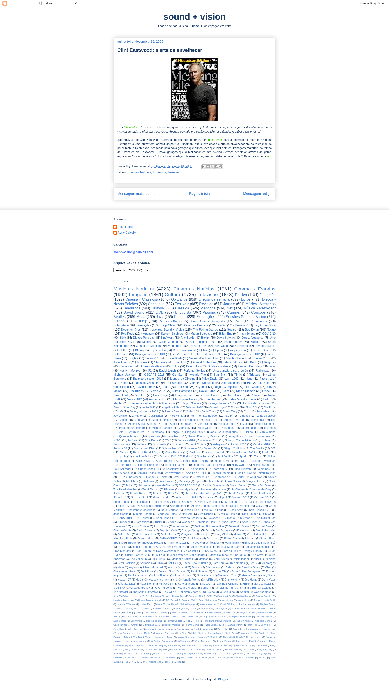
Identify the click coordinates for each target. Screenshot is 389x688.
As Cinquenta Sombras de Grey (251, 489)
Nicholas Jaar (261, 464)
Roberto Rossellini (191, 518)
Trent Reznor (150, 489)
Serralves (146, 563)
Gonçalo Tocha (255, 481)
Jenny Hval (235, 436)
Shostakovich (174, 468)
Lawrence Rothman (164, 633)
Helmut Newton (266, 472)
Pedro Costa (232, 538)
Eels (208, 530)
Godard (231, 329)
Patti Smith (120, 354)
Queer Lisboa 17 (164, 518)
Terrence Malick (265, 345)
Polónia (255, 395)
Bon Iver (240, 460)
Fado (266, 399)
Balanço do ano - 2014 (148, 378)
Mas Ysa (245, 633)
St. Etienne (231, 501)
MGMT (117, 440)
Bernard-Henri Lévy (145, 452)
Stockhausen (249, 427)
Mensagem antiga (257, 194)
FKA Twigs (210, 550)
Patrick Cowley (257, 641)
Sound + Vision (234, 419)
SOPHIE (145, 608)
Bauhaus (118, 493)
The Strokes (174, 382)
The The (131, 657)
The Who (168, 591)
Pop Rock (127, 333)
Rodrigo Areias (186, 587)
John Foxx (266, 625)
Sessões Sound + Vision (246, 317)
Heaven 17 (124, 579)
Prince (124, 382)
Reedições (144, 325)
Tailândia (227, 653)
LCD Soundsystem (129, 476)
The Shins (168, 403)
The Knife (270, 407)
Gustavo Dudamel (219, 366)
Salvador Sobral (162, 608)
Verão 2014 (158, 391)
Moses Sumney (186, 637)
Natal (249, 378)
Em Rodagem (224, 530)
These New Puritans (195, 563)
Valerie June (227, 591)
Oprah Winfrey (227, 604)
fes (126, 662)
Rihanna (250, 538)
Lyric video (159, 350)
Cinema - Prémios (196, 325)
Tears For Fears (261, 485)
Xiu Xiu (262, 657)
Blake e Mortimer (239, 505)
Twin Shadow (121, 444)
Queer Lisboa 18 (148, 468)
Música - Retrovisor (260, 308)
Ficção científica (265, 325)
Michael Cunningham (132, 427)
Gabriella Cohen (263, 620)
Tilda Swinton (242, 468)
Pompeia (172, 645)
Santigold (180, 608)
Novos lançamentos (136, 641)
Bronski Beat (263, 526)
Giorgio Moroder (266, 530)
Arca (115, 596)
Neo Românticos (143, 456)
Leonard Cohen (209, 395)
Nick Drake (151, 440)
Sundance (190, 448)
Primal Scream (220, 645)
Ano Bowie (187, 337)
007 (273, 448)
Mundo (202, 637)
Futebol (119, 321)
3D (121, 411)
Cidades (245, 415)
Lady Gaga (220, 345)
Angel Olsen (250, 522)
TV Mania (229, 518)
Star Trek (220, 374)
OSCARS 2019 (122, 518)
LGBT (243, 423)
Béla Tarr (174, 493)
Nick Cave (252, 387)
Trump (142, 321)
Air (121, 431)
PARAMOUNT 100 (171, 538)
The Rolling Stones (205, 329)
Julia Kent (193, 629)
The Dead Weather (125, 489)
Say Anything (265, 649)
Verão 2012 (134, 399)
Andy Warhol (173, 472)
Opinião (177, 374)
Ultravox (169, 489)
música (122, 546)
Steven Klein (196, 436)
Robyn (235, 407)
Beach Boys (221, 460)
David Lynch (167, 370)
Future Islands (183, 575)
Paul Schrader (122, 468)
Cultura (172, 294)
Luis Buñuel (159, 559)
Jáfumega (208, 629)
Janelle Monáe (191, 579)
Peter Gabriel (181, 476)
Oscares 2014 (210, 440)
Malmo (238, 534)
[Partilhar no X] (212, 166)
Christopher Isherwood (141, 509)
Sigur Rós (251, 407)
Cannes (233, 312)
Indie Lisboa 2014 (187, 497)
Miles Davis (209, 378)
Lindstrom (206, 583)
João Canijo (120, 513)
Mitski (257, 559)
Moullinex (119, 587)
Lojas (272, 366)
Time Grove (187, 657)
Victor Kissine (214, 612)
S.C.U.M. (187, 501)
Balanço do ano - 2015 (194, 460)
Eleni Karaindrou (138, 575)
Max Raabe (260, 633)
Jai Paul (160, 554)
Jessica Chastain (147, 382)
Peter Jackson (126, 563)
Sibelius (128, 653)
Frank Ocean (233, 481)
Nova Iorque (247, 333)
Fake (220, 509)
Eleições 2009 (194, 431)
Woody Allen (187, 489)
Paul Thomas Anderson (204, 415)
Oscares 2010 (186, 440)
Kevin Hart (222, 629)
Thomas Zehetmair (150, 657)
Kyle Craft (257, 554)
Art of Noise (161, 526)
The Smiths (257, 448)
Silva (160, 563)
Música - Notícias (133, 288)
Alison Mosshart (153, 567)
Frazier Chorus (243, 620)
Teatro (271, 329)
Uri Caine (209, 591)
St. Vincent (179, 354)
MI (192, 633)
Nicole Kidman (245, 391)
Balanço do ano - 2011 (201, 341)
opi (166, 662)
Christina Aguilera (124, 571)
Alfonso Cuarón (141, 546)
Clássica (182, 308)
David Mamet (199, 571)
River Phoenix (163, 587)
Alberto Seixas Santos (142, 423)
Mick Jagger (241, 559)
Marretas (187, 513)
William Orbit (265, 612)
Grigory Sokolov (264, 596)
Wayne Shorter (247, 612)
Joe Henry (251, 579)
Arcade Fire (198, 374)
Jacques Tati (188, 600)
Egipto (199, 481)
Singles (133, 358)
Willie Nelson (236, 657)
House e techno (158, 579)
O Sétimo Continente (162, 641)
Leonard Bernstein (250, 366)
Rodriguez (131, 608)
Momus (159, 637)
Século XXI (210, 448)
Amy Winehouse (123, 472)
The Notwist (120, 591)
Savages (213, 518)
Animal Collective (204, 362)
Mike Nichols (205, 513)
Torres (258, 456)
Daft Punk (147, 571)
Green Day (249, 575)
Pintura (180, 317)
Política (241, 295)
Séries (193, 358)
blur (205, 350)
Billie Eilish (193, 366)
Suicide (132, 542)
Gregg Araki (235, 509)
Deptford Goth (168, 530)
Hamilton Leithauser (123, 600)
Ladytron (208, 497)
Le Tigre (183, 633)
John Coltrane (219, 554)
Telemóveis (221, 476)
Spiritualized (169, 448)
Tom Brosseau (179, 612)
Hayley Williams (172, 625)
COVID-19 (269, 333)
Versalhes (264, 468)
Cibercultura (259, 321)
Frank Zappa (236, 493)
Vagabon (202, 657)
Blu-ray (139, 350)
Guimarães (124, 534)
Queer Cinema (168, 341)
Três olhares (237, 563)
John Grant (205, 423)
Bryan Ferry (230, 411)
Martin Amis (231, 633)
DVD (160, 312)
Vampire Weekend (202, 382)
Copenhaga (160, 395)
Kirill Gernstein (250, 629)
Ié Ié (175, 579)
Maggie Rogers (142, 513)
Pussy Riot (170, 501)
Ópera (219, 350)
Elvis (247, 411)
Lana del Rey (198, 345)
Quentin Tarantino (130, 436)
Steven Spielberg (172, 333)
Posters (204, 645)
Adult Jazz (132, 481)
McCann (133, 440)
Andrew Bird (137, 431)
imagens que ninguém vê (260, 542)
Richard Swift (151, 649)
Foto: (196, 620)
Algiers (133, 567)
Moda (140, 317)
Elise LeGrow (243, 472)
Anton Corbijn (140, 526)
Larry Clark (221, 534)
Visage (172, 522)
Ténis (253, 563)
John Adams (121, 362)
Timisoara (124, 522)
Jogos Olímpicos (226, 387)
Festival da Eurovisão (256, 403)
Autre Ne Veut (181, 526)
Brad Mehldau (122, 550)
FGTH (210, 596)
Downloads (159, 444)
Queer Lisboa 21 (242, 645)
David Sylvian (226, 337)
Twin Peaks (197, 612)
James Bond (261, 350)
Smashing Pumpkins (229, 587)
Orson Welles (205, 427)
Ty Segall (239, 476)
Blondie (158, 493)
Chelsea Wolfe (122, 530)
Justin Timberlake (259, 436)
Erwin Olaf (212, 358)
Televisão (207, 294)
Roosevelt (196, 649)
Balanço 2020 (194, 407)
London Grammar (265, 423)
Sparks (243, 456)
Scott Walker (225, 456)
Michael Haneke (162, 427)
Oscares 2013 (168, 456)
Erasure (207, 509)
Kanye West (188, 534)
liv (138, 662)
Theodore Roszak (152, 542)
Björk (122, 337)
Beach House (138, 493)
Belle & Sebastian (228, 546)
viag (179, 662)
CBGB (260, 505)
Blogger (223, 679)
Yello (121, 567)
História (158, 308)
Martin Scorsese (201, 333)
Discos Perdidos (143, 337)
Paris (166, 387)
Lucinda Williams (227, 583)
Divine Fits (219, 571)
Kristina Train (269, 629)
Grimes (134, 625)
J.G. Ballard (172, 600)
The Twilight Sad (265, 518)
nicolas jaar (155, 662)
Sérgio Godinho (234, 448)
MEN (246, 583)
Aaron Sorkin (157, 399)
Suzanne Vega (177, 653)
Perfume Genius (194, 370)
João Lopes (125, 227)
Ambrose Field (206, 522)
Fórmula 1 (119, 497)
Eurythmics (136, 620)
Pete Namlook (136, 645)
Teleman (245, 518)
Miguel (223, 497)
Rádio (238, 321)
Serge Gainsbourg (209, 501)
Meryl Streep (221, 559)
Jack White (263, 411)
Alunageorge (178, 505)
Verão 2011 (149, 407)
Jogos (257, 600)
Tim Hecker (170, 657)
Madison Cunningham (209, 633)
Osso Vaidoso (146, 538)
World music (232, 542)
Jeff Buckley (212, 579)
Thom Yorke (219, 468)
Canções (258, 312)
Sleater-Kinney (143, 653)
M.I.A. (129, 485)
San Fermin (204, 456)
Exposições (205, 317)
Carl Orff (140, 419)
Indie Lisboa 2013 (260, 509)
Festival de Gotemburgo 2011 (204, 493)
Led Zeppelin (138, 559)
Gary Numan (205, 575)
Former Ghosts (174, 620)
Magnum (148, 333)
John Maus (269, 579)
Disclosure (190, 509)
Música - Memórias (260, 304)
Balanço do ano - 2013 (150, 354)
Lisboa (248, 431)
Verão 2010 (261, 358)
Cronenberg (126, 366)
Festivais (182, 304)
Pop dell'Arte (189, 645)
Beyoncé (201, 387)
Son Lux (140, 395)
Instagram (219, 444)
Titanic (122, 505)
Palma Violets (224, 641)
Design (193, 452)
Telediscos (131, 308)
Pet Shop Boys (169, 321)
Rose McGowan (214, 649)
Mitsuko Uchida (227, 513)
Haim (225, 391)
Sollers (190, 411)
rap (133, 505)
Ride (165, 649)
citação (221, 325)
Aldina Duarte (131, 616)
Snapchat (206, 608)
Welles (221, 657)
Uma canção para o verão (230, 370)
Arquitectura (238, 350)
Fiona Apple (169, 423)
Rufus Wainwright (184, 350)
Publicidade (121, 325)
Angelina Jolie (170, 407)
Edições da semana (240, 616)
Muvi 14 (214, 637)
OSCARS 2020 (188, 485)
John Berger (198, 554)
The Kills (180, 362)
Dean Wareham (166, 550)
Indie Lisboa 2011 (176, 464)
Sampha (206, 587)
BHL (204, 472)
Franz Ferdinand (260, 493)
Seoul (116, 653)
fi (132, 662)
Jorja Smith (270, 600)
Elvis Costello (189, 550)
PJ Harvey (143, 518)
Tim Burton (136, 391)
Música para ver (208, 604)
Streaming (241, 345)
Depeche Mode (161, 419)
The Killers (151, 612)
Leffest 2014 (238, 444)
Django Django (191, 530)
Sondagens (221, 608)
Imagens (138, 294)
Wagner (187, 522)
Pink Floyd (120, 395)
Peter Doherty (156, 645)
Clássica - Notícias (148, 345)
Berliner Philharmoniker (209, 526)
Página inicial (200, 194)
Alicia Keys (142, 460)
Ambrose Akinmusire (213, 489)
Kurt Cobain (165, 583)
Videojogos (269, 563)
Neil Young (145, 485)
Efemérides (175, 345)
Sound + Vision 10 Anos (240, 440)
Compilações (212, 399)
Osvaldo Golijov (140, 587)
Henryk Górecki (193, 625)
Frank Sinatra (198, 444)
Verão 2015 (213, 542)
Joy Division (120, 415)
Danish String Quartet (172, 571)
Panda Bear (172, 411)
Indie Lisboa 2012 (243, 452)
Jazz (159, 317)
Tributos (254, 374)
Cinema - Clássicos (141, 299)
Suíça (175, 366)
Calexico (231, 567)
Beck (253, 362)
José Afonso (177, 629)
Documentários (131, 329)
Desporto (215, 436)
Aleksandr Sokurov (153, 505)
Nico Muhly (176, 415)
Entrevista (159, 172)
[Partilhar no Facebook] (216, 166)
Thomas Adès (267, 501)
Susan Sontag (238, 485)
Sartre (193, 608)
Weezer (244, 591)
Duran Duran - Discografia (207, 321)
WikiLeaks (256, 476)
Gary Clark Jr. (224, 596)
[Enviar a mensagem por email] (203, 166)
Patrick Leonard (247, 604)
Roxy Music (201, 476)
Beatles (119, 317)
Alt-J (158, 546)
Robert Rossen (179, 649)
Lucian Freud (146, 604)
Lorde (265, 452)
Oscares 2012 (240, 497)
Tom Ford (218, 563)
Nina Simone (250, 513)
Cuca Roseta (173, 452)
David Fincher (145, 387)
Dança (175, 431)
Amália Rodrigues (149, 472)
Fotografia (267, 295)
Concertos (156, 304)
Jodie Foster (168, 534)
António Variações (201, 546)
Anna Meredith (176, 546)
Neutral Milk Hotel (232, 637)
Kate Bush (175, 358)
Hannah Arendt (214, 452)
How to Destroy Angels (150, 600)
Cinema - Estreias (255, 288)
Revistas (173, 172)
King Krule (239, 554)
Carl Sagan (143, 550)
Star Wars (160, 362)
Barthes (141, 444)
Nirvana (271, 559)
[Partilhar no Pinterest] (221, 166)
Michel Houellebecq (259, 534)
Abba (123, 452)
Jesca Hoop (243, 600)
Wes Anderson (262, 591)
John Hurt (118, 629)
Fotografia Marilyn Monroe (217, 620)
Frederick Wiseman (264, 460)
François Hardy (252, 550)
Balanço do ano (233, 362)
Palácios (240, 641)
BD (249, 382)
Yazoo (116, 616)
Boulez (196, 567)
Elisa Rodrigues (264, 616)
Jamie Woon (177, 554)
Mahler (117, 403)
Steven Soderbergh (142, 403)
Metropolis (119, 456)
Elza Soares (119, 620)
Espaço (255, 341)
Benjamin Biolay (159, 596)
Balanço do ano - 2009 (143, 411)
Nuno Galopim (127, 232)
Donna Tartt (178, 596)
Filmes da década (153, 366)
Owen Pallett (235, 395)
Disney (146, 341)
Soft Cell (173, 563)
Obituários (179, 299)
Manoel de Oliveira (182, 378)
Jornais (229, 304)
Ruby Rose (248, 649)
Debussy (184, 481)
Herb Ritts (125, 464)
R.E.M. (229, 415)
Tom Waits (142, 522)
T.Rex (138, 612)
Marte (138, 415)
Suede (127, 612)
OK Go (267, 513)
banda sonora (233, 341)
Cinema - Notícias (139, 172)
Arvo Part (191, 472)
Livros (246, 299)
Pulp (156, 501)
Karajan (205, 534)
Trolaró (265, 440)
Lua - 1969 (231, 378)
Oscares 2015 (262, 497)
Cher (268, 567)
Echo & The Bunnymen (246, 571)
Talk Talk (248, 501)
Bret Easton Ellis (189, 616)
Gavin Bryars (120, 625)
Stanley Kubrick (236, 358)
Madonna (207, 308)
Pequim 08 (120, 448)
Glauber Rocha (243, 596)
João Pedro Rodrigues (224, 431)
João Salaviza (126, 583)
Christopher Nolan (185, 399)
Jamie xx (252, 625)
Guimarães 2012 (151, 625)
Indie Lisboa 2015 (214, 625)
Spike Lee (154, 436)
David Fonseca (145, 530)
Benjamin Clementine (258, 546)
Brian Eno (225, 333)
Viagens (209, 312)
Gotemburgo (217, 407)
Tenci (239, 653)
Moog (170, 637)
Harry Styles (268, 575)
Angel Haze (229, 522)
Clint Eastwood (182, 391)
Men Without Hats (166, 604)
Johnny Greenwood (156, 629)
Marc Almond (267, 431)
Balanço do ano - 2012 (245, 354)
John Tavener (135, 629)
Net (229, 308)
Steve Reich (174, 436)
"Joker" (123, 419)
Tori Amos (270, 427)
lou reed (264, 382)
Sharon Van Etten (145, 448)
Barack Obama (221, 472)
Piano (266, 391)
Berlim (205, 337)
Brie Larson (213, 567)
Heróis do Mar (161, 497)
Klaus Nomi (147, 583)
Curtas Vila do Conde (242, 399)
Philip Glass (168, 325)
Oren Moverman (203, 641)
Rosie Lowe (232, 649)
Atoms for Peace (167, 616)
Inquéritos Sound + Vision (166, 329)
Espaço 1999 (196, 596)
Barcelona (157, 431)
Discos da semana (214, 299)
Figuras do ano (154, 620)
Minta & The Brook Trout (137, 637)
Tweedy (196, 542)
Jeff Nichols (227, 600)
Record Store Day (124, 407)
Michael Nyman (188, 604)
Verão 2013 (152, 358)
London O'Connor (126, 604)
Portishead (142, 501)
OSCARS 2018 (154, 374)
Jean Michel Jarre (208, 600)
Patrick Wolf (267, 378)
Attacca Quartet (177, 567)
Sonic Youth (208, 411)
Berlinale (148, 481)
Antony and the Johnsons (207, 505)
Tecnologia (257, 419)
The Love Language (256, 653)
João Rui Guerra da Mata (209, 464)
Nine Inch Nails (122, 538)
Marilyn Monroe (130, 370)
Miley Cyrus (239, 464)
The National (197, 468)
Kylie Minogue (186, 583)
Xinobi (250, 657)
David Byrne (207, 391)
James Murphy (236, 625)
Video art (230, 612)
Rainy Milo (261, 645)
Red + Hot (211, 419)
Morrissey (184, 427)
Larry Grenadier (125, 633)
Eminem (178, 444)
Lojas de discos (266, 415)
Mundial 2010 (261, 444)
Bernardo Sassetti (240, 526)
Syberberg (194, 653)
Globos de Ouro (227, 575)
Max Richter (155, 415)
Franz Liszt (244, 530)
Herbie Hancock (148, 464)
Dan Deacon (166, 481)
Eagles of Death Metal (214, 616)
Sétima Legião (211, 653)
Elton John (213, 481)
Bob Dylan (252, 329)
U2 (150, 370)
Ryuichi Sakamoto (213, 485)
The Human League (259, 587)
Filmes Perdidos (188, 419)
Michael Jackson (124, 374)
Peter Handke (121, 501)
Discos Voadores (253, 337)
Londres (142, 362)
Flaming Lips (230, 550)
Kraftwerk (167, 337)
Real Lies (135, 649)
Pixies (187, 456)
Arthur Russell (164, 460)
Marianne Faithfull (183, 559)
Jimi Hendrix (232, 579)
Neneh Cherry (165, 485)
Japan (188, 423)
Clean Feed (121, 387)
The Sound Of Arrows (145, 591)
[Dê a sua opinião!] (208, 166)
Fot (188, 620)
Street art (160, 653)
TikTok (164, 612)
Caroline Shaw (251, 567)
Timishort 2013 (177, 542)
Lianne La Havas (156, 476)
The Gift (182, 387)
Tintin (238, 374)
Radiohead (262, 370)
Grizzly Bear (132, 554)
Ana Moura (149, 616)
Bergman (270, 362)
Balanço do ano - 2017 (222, 403)
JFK (147, 554)
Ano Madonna (230, 382)
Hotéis (140, 579)
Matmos (203, 559)
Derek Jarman (170, 509)
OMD (168, 440)
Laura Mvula (143, 633)
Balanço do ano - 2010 (208, 354)
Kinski (236, 629)
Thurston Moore (188, 591)
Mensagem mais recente (136, 194)
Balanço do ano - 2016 (134, 596)
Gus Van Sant (139, 497)
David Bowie (134, 312)
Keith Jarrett (226, 423)
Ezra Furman (162, 575)
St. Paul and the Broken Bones (248, 608)
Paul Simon (194, 538)
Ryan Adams (227, 427)
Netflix (124, 350)
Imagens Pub (183, 395)
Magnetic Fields (167, 513)
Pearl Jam (213, 538)
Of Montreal (184, 641)
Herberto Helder (146, 534)
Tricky (158, 522)
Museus (240, 325)
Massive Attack (262, 583)
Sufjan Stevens (191, 403)
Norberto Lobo (253, 637)
